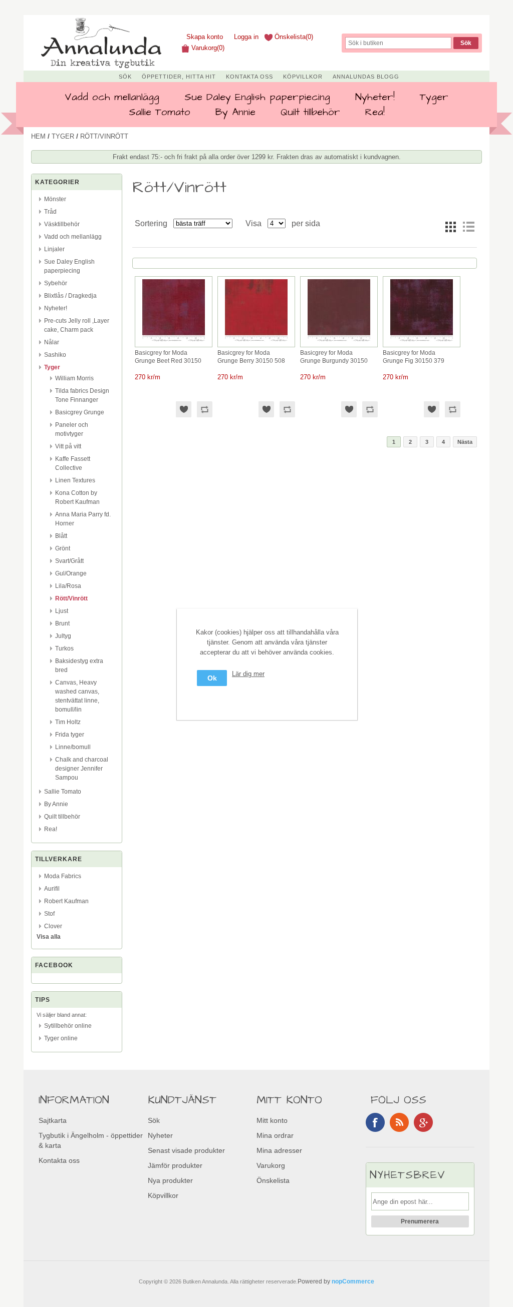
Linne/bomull (73, 747)
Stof (49, 913)
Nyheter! (375, 97)
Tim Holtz (68, 722)
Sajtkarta (53, 1120)
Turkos (64, 648)
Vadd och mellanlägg (112, 97)
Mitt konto (272, 1120)
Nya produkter (170, 1180)
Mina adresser (279, 1150)
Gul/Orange (71, 573)
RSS (399, 1122)
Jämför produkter (175, 1165)
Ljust (61, 610)
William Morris (74, 378)
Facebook (375, 1122)
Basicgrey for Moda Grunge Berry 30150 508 (251, 356)
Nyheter (160, 1135)
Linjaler (54, 249)
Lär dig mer (248, 674)
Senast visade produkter (186, 1150)
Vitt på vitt (68, 446)
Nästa (464, 442)
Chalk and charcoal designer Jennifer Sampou (81, 768)
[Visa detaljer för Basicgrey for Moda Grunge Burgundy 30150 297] (339, 342)
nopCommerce (353, 1281)
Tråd (50, 211)
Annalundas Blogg (366, 77)
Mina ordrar (275, 1135)
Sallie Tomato (159, 112)
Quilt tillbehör (310, 112)
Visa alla (49, 936)
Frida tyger (69, 734)
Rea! (375, 112)
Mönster (55, 199)
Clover (53, 926)
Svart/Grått (69, 560)
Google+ (423, 1122)
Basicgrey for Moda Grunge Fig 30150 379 (413, 356)
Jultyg (63, 635)
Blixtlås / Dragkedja (70, 295)
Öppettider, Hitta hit (179, 77)
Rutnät (450, 227)
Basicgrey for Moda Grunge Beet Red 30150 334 (168, 357)
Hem (38, 136)
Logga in (246, 37)
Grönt (62, 548)
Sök (125, 77)
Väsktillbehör (62, 224)
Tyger (434, 97)
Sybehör (55, 283)
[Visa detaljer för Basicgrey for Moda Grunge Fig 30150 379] (421, 342)
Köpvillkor (303, 77)
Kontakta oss (249, 77)
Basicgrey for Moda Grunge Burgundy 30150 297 (334, 357)
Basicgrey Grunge (79, 412)
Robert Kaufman (66, 901)
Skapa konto (204, 37)
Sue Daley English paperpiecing (257, 97)
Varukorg (270, 1165)
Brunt (62, 623)
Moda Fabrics (62, 876)
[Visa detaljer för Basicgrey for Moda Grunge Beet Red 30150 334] (173, 342)
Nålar (51, 342)
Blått (61, 535)
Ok (212, 678)
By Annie (235, 112)
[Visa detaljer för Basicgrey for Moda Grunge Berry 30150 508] (256, 342)
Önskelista (273, 1180)
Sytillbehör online (68, 1025)
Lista (468, 227)
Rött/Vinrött (71, 598)
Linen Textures (75, 480)
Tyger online (61, 1038)
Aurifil (52, 888)
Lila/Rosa (68, 585)
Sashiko (55, 354)
